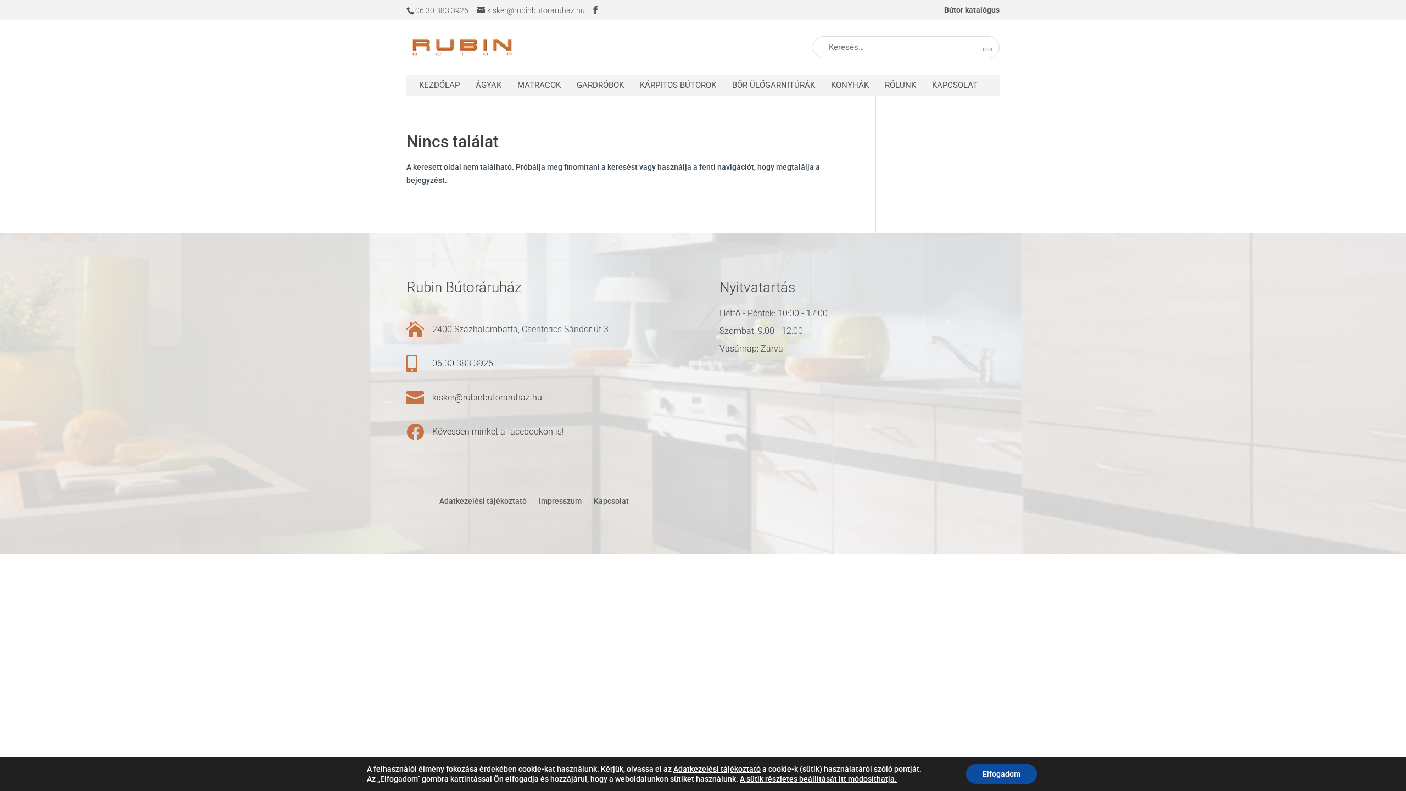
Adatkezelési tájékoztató (483, 501)
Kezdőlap (439, 85)
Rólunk (900, 85)
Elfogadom (1001, 774)
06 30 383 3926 (462, 363)
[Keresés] (987, 49)
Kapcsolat (955, 85)
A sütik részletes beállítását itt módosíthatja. (818, 779)
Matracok (539, 85)
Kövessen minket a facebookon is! (498, 431)
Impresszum (560, 501)
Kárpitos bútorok (678, 85)
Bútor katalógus (972, 10)
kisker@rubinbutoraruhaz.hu (487, 397)
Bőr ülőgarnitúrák (773, 85)
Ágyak (488, 85)
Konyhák (850, 85)
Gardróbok (600, 85)
